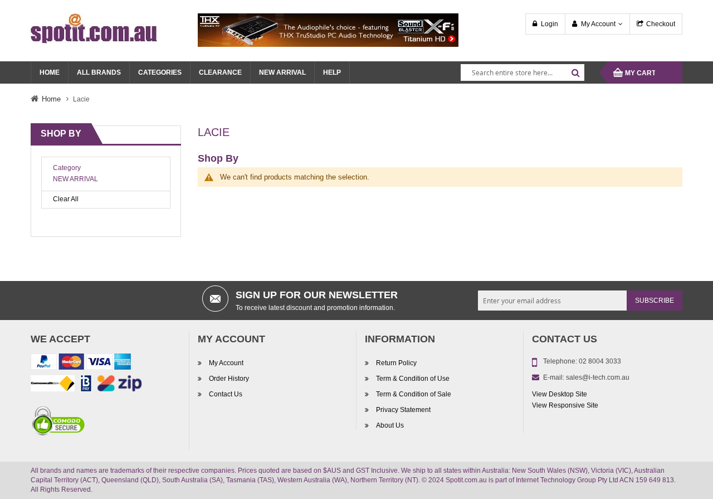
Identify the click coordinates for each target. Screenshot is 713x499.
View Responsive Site (565, 405)
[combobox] (522, 72)
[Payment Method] (53, 385)
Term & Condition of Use (413, 378)
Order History (229, 378)
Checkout (660, 24)
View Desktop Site (559, 394)
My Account (598, 24)
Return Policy (396, 363)
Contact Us (225, 394)
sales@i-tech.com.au (597, 377)
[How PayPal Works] (81, 363)
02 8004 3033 (600, 361)
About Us (390, 425)
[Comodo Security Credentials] (58, 423)
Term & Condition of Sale (413, 394)
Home (51, 99)
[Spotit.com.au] (94, 28)
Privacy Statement (403, 410)
